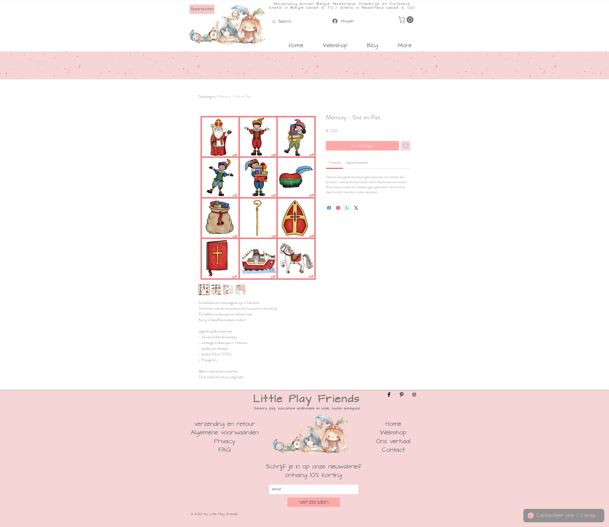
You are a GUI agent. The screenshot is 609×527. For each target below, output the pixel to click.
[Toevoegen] (405, 146)
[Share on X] (356, 208)
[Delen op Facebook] (329, 208)
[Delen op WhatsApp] (347, 208)
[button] (406, 19)
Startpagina (207, 96)
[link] (335, 162)
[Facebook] (389, 394)
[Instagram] (414, 394)
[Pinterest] (401, 394)
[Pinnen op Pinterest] (338, 208)
